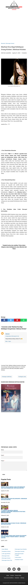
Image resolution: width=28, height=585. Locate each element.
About (7, 575)
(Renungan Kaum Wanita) (21, 549)
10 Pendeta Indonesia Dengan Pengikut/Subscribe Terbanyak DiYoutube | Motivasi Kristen (13, 511)
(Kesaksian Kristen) (6, 551)
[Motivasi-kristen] (14, 5)
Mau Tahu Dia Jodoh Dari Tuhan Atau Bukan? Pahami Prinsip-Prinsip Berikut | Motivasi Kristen (13, 536)
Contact (12, 575)
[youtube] (14, 569)
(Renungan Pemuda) (19, 551)
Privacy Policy (18, 575)
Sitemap (22, 577)
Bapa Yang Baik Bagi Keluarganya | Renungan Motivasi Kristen (14, 499)
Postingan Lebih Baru (7, 376)
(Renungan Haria (5, 555)
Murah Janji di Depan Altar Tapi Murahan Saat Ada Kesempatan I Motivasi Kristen (13, 487)
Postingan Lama (22, 376)
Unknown (7, 334)
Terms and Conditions (9, 577)
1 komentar (24, 53)
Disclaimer (17, 577)
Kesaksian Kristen (19, 559)
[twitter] (11, 320)
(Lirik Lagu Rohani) (6, 553)
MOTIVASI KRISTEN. (14, 582)
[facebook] (4, 320)
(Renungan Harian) (6, 558)
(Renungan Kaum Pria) (7, 560)
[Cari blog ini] (26, 5)
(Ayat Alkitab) (5, 549)
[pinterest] (17, 320)
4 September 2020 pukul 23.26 (12, 336)
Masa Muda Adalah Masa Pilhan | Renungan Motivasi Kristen (13, 524)
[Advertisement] (14, 27)
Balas (6, 341)
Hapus (9, 341)
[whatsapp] (23, 320)
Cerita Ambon (18, 557)
